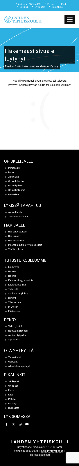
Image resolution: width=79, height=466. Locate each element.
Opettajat (13, 361)
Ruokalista (13, 408)
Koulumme (13, 267)
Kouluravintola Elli (17, 284)
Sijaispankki (14, 339)
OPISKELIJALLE (18, 161)
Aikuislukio (13, 177)
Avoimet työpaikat (17, 335)
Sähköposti (13, 381)
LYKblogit (12, 403)
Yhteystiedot (14, 357)
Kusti (10, 394)
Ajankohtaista (15, 212)
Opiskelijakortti (15, 185)
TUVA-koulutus (15, 249)
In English (13, 307)
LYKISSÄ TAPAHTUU (22, 205)
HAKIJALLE (14, 225)
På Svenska (14, 311)
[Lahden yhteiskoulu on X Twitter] (14, 424)
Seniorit (12, 298)
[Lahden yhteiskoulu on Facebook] (7, 424)
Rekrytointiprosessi (18, 331)
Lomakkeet (13, 194)
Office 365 (13, 386)
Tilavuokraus (14, 302)
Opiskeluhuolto (16, 181)
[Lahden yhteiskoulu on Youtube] (27, 424)
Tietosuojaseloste (40, 454)
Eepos (11, 390)
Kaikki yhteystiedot (52, 450)
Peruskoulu (14, 168)
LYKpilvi (12, 399)
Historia (12, 271)
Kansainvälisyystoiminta (20, 280)
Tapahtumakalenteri (18, 216)
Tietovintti (13, 289)
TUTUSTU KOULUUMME (25, 260)
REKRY (10, 320)
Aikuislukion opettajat (19, 366)
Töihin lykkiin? (15, 326)
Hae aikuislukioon (17, 240)
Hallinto (12, 276)
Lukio (11, 172)
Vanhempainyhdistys (19, 293)
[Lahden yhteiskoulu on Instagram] (20, 424)
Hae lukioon (14, 236)
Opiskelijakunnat (16, 190)
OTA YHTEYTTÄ (19, 350)
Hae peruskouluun (17, 231)
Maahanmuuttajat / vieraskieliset (25, 245)
